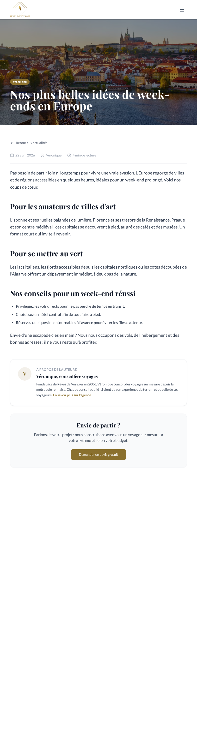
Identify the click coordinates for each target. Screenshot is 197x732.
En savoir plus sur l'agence (72, 395)
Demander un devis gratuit (98, 454)
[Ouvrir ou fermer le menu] (182, 9)
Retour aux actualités (31, 143)
